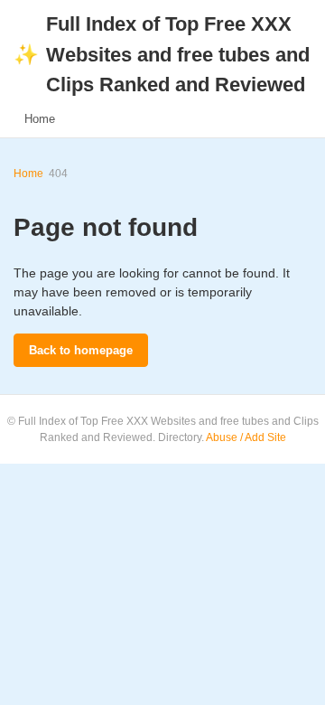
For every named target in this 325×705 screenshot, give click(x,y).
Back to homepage (81, 350)
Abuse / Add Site (246, 437)
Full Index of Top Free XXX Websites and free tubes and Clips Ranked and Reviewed (162, 54)
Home (39, 119)
